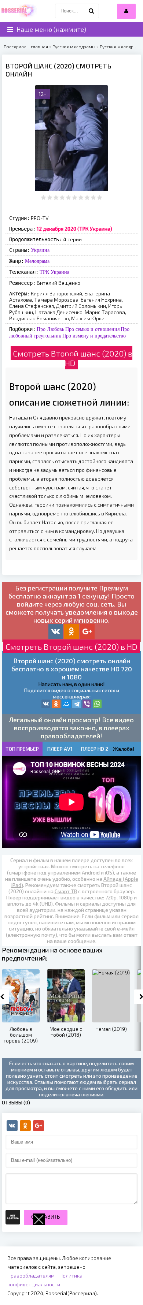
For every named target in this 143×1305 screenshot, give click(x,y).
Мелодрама (37, 261)
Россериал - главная (26, 46)
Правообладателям (31, 1275)
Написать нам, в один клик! (71, 684)
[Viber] (86, 704)
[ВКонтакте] (45, 704)
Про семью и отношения (92, 329)
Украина (40, 250)
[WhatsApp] (97, 704)
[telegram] (76, 704)
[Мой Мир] (66, 704)
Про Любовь (50, 329)
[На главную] (18, 11)
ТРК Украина (54, 272)
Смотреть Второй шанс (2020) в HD (72, 358)
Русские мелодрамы (73, 46)
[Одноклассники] (56, 704)
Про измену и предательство (94, 335)
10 (99, 197)
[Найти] (91, 11)
